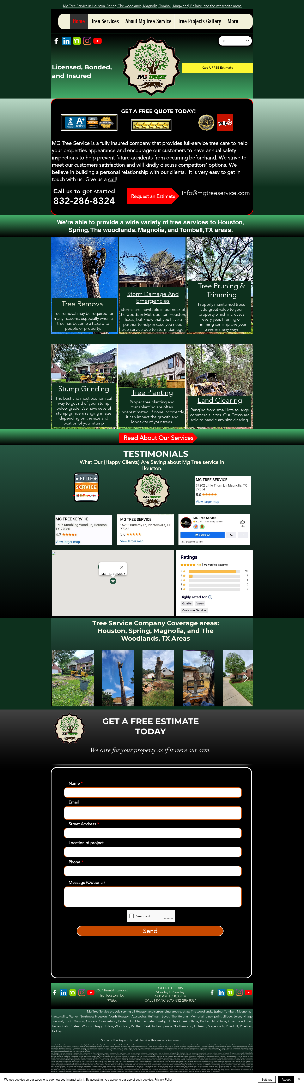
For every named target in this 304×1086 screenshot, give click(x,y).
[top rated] (74, 495)
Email (74, 802)
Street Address (82, 824)
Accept (286, 1079)
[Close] (299, 1079)
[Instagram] (87, 41)
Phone (74, 862)
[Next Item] (246, 678)
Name (74, 783)
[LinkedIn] (66, 41)
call (112, 179)
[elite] (83, 495)
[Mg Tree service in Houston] (206, 122)
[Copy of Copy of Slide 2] (93, 495)
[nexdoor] (77, 41)
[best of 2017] (88, 495)
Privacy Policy (163, 1079)
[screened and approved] (78, 495)
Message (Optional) (87, 882)
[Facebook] (56, 41)
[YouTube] (97, 41)
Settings (267, 1079)
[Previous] (79, 487)
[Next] (93, 487)
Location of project (86, 843)
